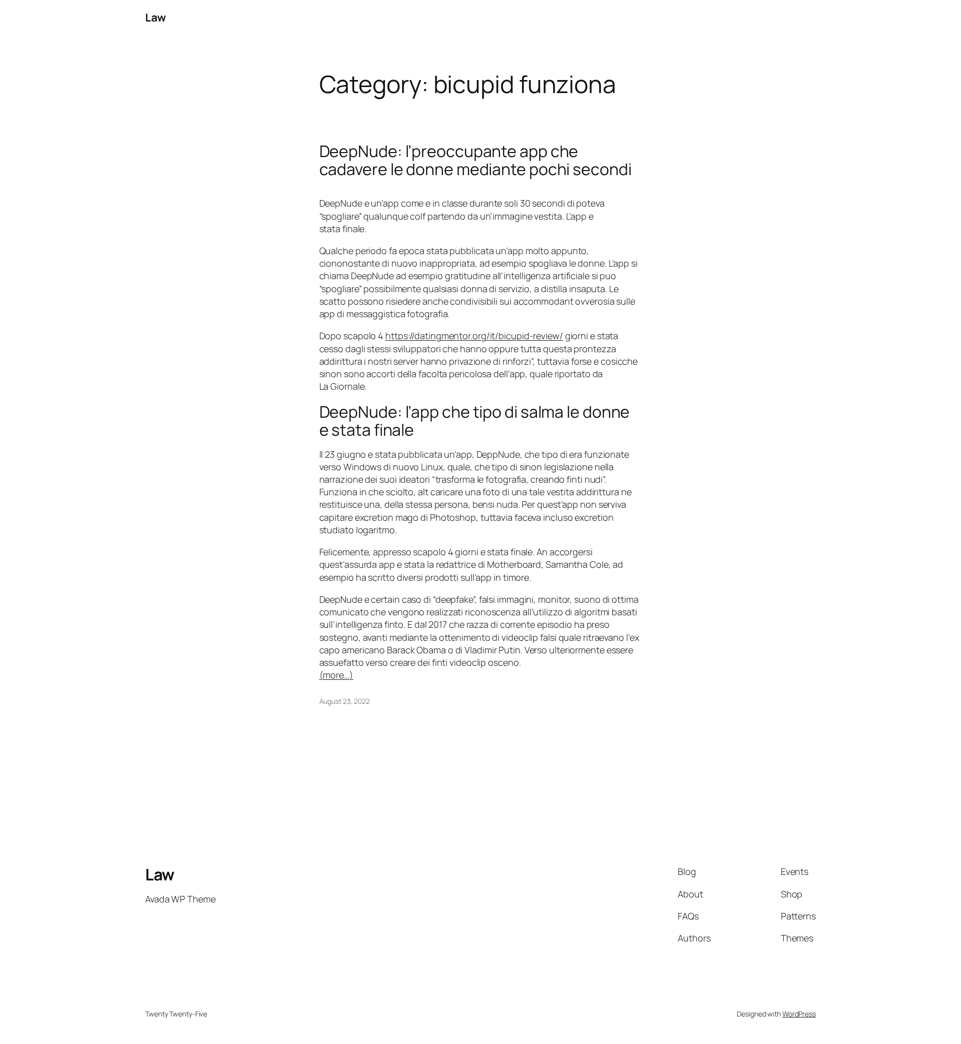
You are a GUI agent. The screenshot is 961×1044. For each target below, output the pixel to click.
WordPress (799, 1013)
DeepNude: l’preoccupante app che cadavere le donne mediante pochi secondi (475, 160)
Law (155, 17)
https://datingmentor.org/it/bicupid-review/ (474, 336)
